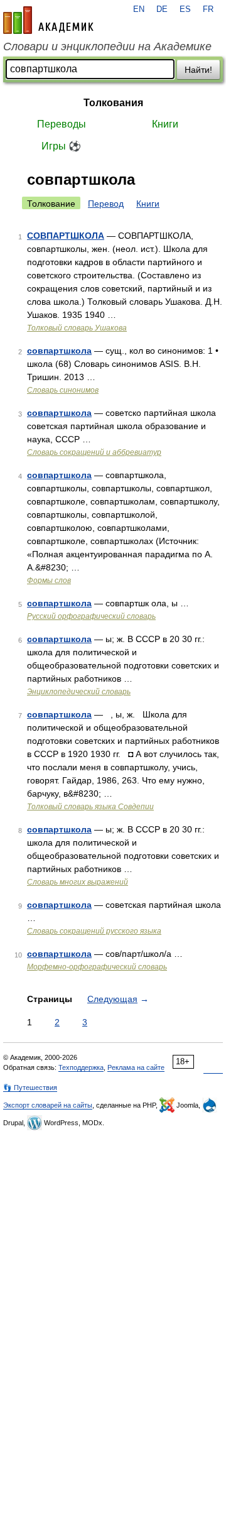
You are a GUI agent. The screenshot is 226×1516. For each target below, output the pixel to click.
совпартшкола (59, 351)
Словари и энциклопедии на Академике (107, 46)
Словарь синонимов (63, 390)
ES (185, 9)
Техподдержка (81, 1067)
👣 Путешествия (30, 1087)
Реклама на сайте (135, 1067)
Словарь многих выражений (77, 882)
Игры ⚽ (61, 146)
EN (138, 9)
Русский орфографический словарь (91, 616)
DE (162, 9)
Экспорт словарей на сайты (47, 1105)
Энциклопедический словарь (79, 691)
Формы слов (49, 580)
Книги (165, 124)
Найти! (198, 70)
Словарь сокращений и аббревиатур (94, 452)
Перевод (106, 204)
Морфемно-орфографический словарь (97, 966)
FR (208, 9)
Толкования (113, 102)
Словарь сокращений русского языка (94, 931)
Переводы (61, 124)
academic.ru (48, 20)
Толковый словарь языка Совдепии (90, 806)
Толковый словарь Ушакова (77, 328)
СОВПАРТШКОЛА (65, 236)
